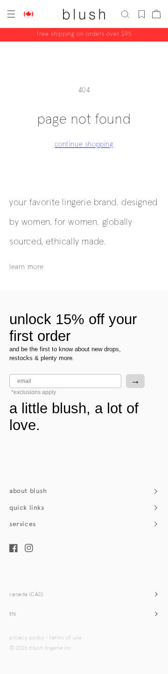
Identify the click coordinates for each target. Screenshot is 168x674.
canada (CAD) (26, 595)
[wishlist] (141, 14)
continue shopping (84, 144)
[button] (10, 14)
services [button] (22, 524)
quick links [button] (26, 508)
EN (12, 614)
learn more (26, 267)
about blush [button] (28, 491)
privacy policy (26, 638)
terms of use (65, 638)
